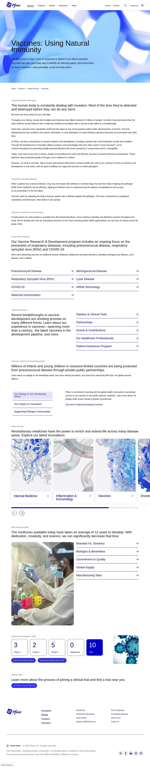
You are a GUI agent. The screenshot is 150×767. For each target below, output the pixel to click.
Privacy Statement (117, 710)
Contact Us (134, 6)
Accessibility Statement (119, 714)
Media (44, 714)
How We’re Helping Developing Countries (84, 404)
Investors (116, 5)
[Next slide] (21, 513)
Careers (108, 5)
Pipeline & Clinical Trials (91, 314)
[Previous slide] (14, 513)
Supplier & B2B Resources (86, 721)
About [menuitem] (74, 6)
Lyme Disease (85, 279)
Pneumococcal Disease (26, 271)
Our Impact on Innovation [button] (28, 404)
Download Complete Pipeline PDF (52, 660)
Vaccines (104, 496)
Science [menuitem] (30, 6)
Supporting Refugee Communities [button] (32, 411)
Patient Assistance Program (94, 346)
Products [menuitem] (41, 6)
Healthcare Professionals (85, 714)
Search (125, 5)
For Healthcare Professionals (94, 338)
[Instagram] (136, 753)
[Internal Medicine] (47, 495)
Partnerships (84, 322)
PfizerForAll (80, 710)
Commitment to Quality (91, 559)
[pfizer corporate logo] (13, 5)
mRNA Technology (88, 287)
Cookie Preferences (7, 765)
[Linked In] (131, 753)
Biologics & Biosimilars (90, 551)
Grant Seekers (81, 718)
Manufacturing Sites (89, 575)
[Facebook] (126, 753)
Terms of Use (116, 718)
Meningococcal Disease (91, 271)
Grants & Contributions (91, 330)
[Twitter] (121, 753)
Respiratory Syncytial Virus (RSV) (32, 279)
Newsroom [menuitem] (63, 6)
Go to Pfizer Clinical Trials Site (25, 685)
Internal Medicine (25, 496)
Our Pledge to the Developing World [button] (30, 395)
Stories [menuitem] (52, 6)
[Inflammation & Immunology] (90, 495)
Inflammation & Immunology (66, 497)
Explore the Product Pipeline (23, 660)
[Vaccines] (132, 495)
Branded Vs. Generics (90, 543)
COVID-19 (18, 287)
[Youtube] (141, 753)
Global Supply (85, 567)
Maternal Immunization (26, 295)
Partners (46, 723)
